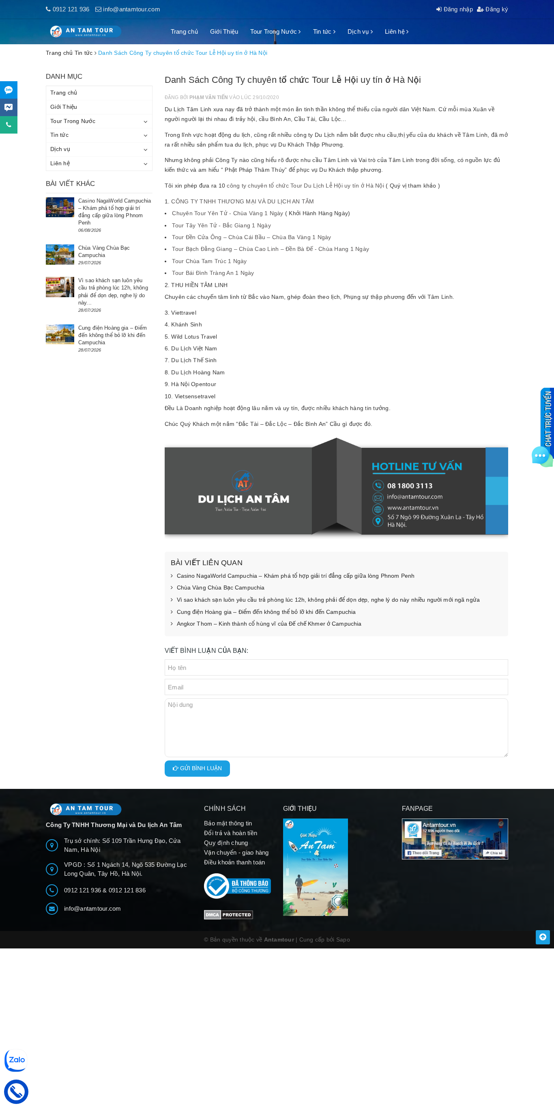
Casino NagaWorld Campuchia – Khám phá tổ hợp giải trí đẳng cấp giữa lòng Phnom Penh (296, 575)
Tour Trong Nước (274, 31)
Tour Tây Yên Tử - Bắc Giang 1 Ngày (221, 225)
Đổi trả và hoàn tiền (230, 832)
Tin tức (323, 31)
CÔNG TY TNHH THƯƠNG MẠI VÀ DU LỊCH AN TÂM (242, 201)
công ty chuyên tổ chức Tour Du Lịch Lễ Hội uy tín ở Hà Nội (305, 185)
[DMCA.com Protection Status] (228, 914)
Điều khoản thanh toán (234, 862)
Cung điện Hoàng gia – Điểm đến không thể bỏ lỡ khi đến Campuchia (266, 612)
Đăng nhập (457, 9)
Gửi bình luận (200, 768)
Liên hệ (395, 31)
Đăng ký (496, 9)
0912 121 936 (71, 9)
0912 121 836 (127, 890)
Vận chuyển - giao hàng (236, 852)
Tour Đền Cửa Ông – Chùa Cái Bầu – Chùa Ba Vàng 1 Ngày (251, 237)
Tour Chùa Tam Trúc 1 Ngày (209, 261)
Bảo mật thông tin (228, 823)
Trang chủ (184, 31)
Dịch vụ (359, 31)
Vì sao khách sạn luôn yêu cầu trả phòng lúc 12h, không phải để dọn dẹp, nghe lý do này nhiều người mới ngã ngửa (328, 599)
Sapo (343, 939)
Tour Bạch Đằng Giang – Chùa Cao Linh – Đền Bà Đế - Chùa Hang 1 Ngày (270, 249)
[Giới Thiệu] (336, 867)
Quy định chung (226, 842)
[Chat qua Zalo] (8, 90)
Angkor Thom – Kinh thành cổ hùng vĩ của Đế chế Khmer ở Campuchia (269, 623)
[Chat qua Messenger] (8, 107)
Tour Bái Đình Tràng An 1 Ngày (213, 273)
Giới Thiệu (224, 31)
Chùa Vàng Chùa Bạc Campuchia (221, 587)
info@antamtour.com (131, 9)
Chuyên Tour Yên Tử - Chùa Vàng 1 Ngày (227, 213)
